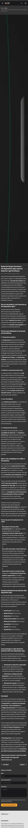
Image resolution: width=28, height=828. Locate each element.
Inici (2, 8)
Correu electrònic (6, 780)
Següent (22, 764)
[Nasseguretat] (7, 3)
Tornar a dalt (4, 814)
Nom (2, 773)
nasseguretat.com (6, 759)
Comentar (4, 786)
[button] (21, 3)
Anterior (6, 764)
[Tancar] (25, 3)
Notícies (5, 8)
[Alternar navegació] (2, 3)
